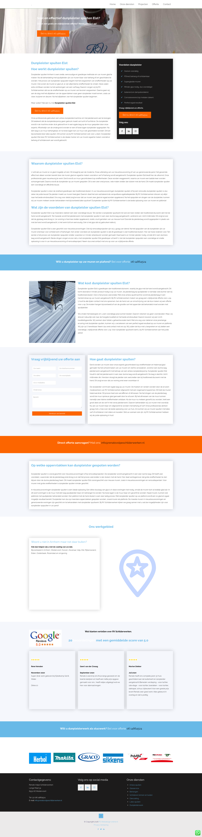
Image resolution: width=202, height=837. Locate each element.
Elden (33, 553)
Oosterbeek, (42, 553)
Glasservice (134, 788)
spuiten (85, 480)
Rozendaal (51, 553)
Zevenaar (72, 550)
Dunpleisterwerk (136, 805)
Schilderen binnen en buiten (141, 795)
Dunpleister (57, 499)
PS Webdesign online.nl (108, 822)
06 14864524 (138, 261)
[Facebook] (98, 829)
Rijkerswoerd (90, 550)
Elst (82, 550)
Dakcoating (134, 798)
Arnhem (47, 550)
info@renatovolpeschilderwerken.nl (123, 442)
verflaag (76, 87)
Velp (79, 550)
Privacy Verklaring (101, 825)
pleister (121, 377)
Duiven (65, 550)
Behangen (134, 792)
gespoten (84, 181)
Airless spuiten (135, 785)
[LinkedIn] (104, 829)
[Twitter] (101, 829)
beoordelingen (84, 640)
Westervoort (56, 550)
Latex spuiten (135, 802)
